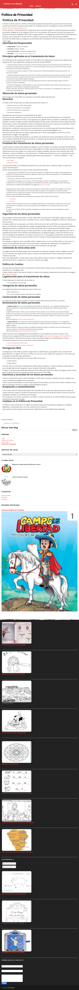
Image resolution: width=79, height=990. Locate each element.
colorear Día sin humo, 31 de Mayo (13, 923)
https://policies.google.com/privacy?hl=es (57, 336)
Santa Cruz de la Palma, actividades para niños (17, 852)
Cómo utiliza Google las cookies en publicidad (20, 345)
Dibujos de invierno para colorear (13, 674)
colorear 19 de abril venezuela (20, 477)
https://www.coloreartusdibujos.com (15, 28)
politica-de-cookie (12, 163)
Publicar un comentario (11, 423)
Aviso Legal (10, 160)
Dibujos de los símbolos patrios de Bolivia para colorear (26, 464)
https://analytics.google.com (26, 319)
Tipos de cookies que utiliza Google (17, 343)
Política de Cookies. (44, 185)
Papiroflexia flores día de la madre (13, 645)
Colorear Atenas (7, 703)
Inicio (3, 438)
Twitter (12, 201)
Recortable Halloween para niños (13, 952)
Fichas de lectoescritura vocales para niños (17, 793)
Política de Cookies (7, 440)
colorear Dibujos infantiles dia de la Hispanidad (18, 822)
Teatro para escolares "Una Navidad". (14, 733)
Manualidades (6, 495)
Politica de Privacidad (9, 444)
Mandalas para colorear (10, 764)
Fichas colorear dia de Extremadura (14, 894)
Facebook (13, 199)
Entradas (7, 863)
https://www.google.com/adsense (27, 331)
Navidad (38, 6)
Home (31, 6)
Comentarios (8, 867)
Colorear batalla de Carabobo (13, 510)
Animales (5, 499)
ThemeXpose (11, 987)
